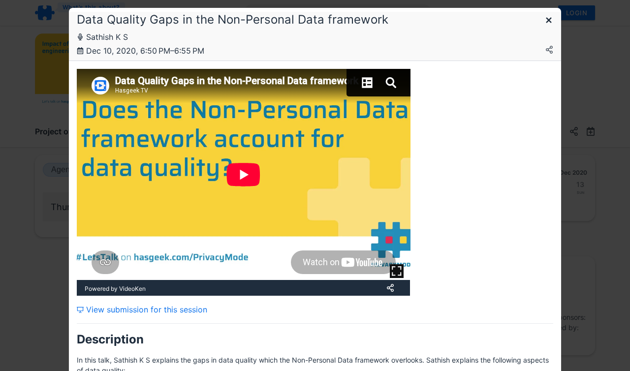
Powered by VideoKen (115, 288)
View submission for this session (145, 309)
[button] (548, 21)
